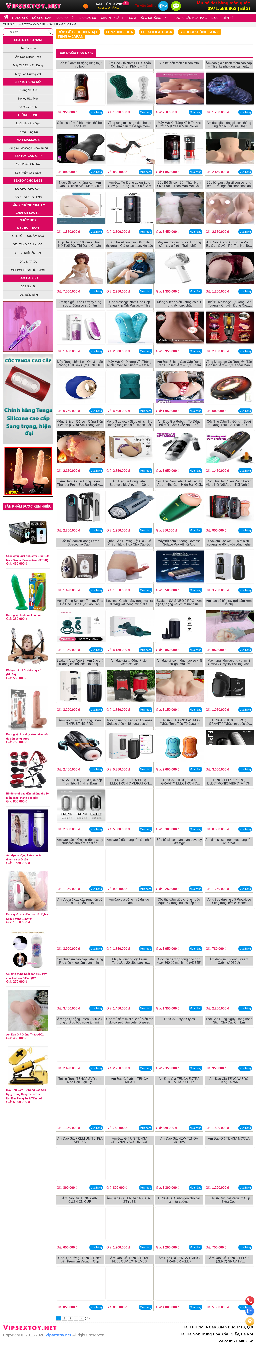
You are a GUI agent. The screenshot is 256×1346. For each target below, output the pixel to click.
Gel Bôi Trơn (28, 227)
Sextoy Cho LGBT (28, 180)
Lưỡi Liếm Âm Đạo (28, 123)
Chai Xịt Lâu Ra (28, 212)
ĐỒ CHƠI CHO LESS (28, 197)
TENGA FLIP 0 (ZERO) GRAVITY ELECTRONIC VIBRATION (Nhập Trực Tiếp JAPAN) (179, 781)
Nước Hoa (28, 220)
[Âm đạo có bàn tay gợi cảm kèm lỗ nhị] (230, 626)
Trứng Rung (28, 115)
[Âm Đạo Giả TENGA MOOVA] (230, 1164)
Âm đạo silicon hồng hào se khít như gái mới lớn (179, 662)
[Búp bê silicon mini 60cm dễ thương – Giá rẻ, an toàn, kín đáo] (130, 268)
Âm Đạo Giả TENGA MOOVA (229, 1138)
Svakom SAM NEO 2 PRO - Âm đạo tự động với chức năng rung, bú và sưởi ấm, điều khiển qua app (179, 602)
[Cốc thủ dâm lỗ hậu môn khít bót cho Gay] (81, 148)
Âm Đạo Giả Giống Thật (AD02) (25, 1034)
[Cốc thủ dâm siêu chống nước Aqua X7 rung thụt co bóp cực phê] (180, 925)
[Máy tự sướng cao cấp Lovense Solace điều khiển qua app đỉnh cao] (130, 746)
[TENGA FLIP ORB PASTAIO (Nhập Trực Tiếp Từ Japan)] (180, 746)
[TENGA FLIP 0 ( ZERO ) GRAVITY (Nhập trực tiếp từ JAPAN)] (230, 746)
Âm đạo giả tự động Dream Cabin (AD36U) (229, 961)
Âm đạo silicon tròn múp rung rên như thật (228, 841)
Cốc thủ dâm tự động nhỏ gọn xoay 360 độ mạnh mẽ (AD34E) (179, 961)
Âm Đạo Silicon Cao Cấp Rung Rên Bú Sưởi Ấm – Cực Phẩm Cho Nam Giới (179, 363)
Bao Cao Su (28, 278)
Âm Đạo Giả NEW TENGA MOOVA (179, 1140)
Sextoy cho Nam (28, 40)
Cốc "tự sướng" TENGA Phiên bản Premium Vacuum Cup (80, 1259)
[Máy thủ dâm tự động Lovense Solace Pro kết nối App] (180, 567)
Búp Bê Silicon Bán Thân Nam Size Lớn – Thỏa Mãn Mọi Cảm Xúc (179, 184)
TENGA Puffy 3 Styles (179, 1019)
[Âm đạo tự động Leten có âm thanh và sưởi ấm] (28, 830)
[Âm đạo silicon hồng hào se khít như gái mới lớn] (180, 686)
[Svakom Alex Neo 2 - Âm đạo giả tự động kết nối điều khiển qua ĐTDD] (81, 686)
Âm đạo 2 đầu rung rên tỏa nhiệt (129, 839)
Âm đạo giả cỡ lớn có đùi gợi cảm (129, 901)
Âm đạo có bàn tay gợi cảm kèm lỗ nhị (229, 602)
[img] (49, 32)
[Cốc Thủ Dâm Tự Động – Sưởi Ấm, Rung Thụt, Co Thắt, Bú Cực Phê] (230, 447)
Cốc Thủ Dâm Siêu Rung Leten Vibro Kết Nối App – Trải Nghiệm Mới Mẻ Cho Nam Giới (229, 483)
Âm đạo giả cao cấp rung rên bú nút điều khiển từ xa (79, 901)
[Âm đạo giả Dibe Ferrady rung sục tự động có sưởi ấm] (81, 328)
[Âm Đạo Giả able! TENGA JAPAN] (130, 1104)
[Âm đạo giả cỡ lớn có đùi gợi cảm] (130, 925)
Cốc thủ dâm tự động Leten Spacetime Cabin (80, 542)
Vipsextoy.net (58, 1335)
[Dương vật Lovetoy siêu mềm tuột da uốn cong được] (28, 708)
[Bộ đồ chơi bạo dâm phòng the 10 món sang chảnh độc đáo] (28, 769)
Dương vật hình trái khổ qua (23, 615)
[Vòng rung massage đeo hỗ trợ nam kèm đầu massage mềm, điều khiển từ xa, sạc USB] (130, 148)
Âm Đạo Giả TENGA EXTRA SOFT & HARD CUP (179, 1080)
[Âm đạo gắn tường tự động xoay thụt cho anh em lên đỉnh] (81, 865)
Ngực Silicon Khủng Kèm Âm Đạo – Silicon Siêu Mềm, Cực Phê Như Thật (80, 184)
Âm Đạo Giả (28, 48)
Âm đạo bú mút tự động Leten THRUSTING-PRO (80, 722)
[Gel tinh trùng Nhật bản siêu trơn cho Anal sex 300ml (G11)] (28, 950)
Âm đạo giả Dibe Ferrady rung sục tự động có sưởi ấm (79, 303)
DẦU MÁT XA (28, 261)
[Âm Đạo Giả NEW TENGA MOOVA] (180, 1164)
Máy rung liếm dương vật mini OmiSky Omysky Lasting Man (229, 662)
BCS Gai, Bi (28, 286)
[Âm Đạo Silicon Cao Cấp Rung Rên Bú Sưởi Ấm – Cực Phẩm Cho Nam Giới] (180, 387)
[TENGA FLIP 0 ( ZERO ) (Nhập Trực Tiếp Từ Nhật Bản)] (81, 806)
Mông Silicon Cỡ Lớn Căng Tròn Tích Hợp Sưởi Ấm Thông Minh (80, 423)
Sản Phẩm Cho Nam (62, 24)
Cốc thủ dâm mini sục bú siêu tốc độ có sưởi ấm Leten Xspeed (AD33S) (129, 1020)
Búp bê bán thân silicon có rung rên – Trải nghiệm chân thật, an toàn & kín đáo (228, 184)
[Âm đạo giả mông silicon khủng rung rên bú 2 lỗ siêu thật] (230, 148)
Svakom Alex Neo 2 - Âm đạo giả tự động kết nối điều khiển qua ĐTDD (79, 662)
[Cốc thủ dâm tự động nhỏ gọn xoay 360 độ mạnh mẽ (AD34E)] (180, 985)
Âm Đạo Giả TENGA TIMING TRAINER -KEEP (179, 1259)
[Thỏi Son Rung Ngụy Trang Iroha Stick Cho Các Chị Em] (230, 1045)
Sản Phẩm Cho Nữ (28, 164)
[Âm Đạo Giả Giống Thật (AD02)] (28, 1010)
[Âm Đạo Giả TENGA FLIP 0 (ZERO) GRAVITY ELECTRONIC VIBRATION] (230, 1284)
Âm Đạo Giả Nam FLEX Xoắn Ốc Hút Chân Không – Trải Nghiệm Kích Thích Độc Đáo (129, 64)
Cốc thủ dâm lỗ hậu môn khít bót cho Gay (80, 124)
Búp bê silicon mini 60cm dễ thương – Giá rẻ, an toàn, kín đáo (129, 244)
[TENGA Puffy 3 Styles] (180, 1045)
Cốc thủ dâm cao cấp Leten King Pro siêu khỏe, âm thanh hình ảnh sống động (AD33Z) (80, 961)
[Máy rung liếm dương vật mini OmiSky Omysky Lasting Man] (230, 686)
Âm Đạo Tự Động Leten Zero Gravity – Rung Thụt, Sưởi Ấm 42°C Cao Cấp (129, 184)
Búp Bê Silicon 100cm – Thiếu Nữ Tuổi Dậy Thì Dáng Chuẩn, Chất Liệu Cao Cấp (80, 244)
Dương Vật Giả (28, 90)
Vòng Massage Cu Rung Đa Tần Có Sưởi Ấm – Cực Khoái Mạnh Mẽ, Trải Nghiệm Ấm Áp (229, 363)
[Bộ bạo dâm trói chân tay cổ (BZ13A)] (28, 646)
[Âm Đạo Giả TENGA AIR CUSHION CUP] (81, 1224)
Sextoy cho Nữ (28, 82)
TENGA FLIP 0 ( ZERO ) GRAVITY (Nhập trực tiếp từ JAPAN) (229, 722)
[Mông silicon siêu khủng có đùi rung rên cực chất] (180, 328)
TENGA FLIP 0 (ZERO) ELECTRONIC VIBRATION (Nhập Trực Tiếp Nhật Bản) (129, 781)
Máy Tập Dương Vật (28, 74)
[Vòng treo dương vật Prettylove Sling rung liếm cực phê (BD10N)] (230, 925)
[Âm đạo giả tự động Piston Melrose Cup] (130, 686)
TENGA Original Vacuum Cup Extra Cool (229, 1200)
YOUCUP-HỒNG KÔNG (199, 32)
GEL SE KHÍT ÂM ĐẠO (28, 253)
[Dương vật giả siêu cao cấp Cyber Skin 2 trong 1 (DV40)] (28, 890)
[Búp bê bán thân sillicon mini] (180, 89)
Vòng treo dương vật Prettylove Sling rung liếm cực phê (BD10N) (229, 901)
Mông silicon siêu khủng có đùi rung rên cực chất (179, 303)
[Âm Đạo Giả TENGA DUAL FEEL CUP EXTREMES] (130, 1284)
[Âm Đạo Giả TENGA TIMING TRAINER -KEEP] (180, 1284)
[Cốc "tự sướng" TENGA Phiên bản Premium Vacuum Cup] (81, 1284)
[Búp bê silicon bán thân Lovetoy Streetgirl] (180, 865)
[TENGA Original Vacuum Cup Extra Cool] (230, 1224)
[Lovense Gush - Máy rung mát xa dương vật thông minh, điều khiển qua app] (130, 626)
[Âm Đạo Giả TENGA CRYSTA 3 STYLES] (130, 1224)
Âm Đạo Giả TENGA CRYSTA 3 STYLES (129, 1200)
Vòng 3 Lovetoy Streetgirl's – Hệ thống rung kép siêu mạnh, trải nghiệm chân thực (129, 423)
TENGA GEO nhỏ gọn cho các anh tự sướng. (179, 1200)
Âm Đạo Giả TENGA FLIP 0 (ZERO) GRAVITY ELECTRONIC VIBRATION (229, 1259)
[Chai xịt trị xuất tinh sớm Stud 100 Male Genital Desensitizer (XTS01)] (28, 532)
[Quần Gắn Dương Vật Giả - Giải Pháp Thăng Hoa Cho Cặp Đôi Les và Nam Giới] (130, 567)
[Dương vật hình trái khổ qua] (28, 591)
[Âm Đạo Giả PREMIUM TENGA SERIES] (81, 1164)
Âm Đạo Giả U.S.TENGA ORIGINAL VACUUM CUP (129, 1140)
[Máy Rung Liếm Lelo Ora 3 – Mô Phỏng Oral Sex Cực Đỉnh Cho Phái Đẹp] (81, 387)
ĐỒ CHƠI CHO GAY (28, 188)
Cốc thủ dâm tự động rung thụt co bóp (79, 64)
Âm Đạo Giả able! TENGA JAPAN (129, 1080)
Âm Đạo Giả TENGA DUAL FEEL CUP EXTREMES (129, 1259)
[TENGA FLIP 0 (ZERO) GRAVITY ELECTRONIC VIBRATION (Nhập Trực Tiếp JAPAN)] (180, 806)
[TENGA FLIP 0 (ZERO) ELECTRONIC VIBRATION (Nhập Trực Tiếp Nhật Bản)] (130, 806)
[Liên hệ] (249, 1321)
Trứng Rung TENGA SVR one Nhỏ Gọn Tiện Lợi (79, 1080)
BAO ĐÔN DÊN (28, 295)
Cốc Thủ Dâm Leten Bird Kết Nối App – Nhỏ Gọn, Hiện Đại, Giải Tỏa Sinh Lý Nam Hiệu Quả (179, 483)
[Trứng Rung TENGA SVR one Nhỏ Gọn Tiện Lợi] (81, 1104)
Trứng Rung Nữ (28, 131)
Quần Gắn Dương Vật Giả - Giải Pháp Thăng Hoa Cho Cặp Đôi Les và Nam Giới (129, 542)
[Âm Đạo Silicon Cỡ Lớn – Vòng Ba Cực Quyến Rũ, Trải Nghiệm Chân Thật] (230, 268)
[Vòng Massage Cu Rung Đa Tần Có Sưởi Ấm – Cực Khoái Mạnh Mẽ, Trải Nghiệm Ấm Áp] (230, 387)
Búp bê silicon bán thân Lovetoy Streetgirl (179, 841)
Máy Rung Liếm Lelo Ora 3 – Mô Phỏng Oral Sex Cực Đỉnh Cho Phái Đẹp (80, 363)
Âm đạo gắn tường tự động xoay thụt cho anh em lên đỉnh (80, 841)
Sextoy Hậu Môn (28, 98)
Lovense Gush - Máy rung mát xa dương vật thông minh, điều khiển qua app (129, 602)
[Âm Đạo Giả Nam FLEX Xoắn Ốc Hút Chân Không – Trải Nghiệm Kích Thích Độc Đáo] (130, 89)
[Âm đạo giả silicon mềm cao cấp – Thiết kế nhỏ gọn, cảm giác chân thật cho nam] (230, 89)
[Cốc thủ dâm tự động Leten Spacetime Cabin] (81, 567)
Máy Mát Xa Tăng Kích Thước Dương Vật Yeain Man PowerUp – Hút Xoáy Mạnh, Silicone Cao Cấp (179, 124)
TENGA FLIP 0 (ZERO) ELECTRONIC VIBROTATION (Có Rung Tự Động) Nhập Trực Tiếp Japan (229, 781)
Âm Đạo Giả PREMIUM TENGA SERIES (80, 1140)
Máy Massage (28, 139)
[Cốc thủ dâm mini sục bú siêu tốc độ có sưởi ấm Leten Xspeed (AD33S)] (130, 1045)
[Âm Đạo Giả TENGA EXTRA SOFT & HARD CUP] (180, 1104)
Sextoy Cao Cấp (33, 24)
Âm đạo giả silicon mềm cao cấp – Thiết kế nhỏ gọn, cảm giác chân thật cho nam (229, 64)
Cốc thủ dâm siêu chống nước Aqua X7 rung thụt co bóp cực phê (179, 901)
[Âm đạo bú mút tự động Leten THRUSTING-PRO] (81, 746)
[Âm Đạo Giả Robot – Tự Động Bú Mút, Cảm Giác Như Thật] (180, 447)
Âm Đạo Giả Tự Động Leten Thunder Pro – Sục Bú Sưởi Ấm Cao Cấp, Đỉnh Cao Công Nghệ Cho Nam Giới (80, 483)
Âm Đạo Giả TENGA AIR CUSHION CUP (79, 1200)
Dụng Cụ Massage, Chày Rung (28, 147)
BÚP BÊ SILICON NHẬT (78, 32)
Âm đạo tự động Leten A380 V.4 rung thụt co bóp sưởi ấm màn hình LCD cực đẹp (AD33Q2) (79, 1020)
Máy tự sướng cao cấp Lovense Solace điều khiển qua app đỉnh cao (129, 722)
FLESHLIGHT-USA (156, 32)
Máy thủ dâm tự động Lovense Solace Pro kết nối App (179, 542)
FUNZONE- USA (119, 32)
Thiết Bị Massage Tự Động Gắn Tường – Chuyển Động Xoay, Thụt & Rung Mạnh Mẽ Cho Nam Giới (229, 303)
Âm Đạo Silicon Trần (28, 56)
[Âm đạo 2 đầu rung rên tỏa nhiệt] (130, 865)
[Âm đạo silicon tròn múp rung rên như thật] (230, 865)
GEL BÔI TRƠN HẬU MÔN (28, 270)
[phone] (249, 1300)
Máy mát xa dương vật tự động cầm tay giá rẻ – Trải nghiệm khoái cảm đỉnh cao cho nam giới (179, 244)
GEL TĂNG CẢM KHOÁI (28, 244)
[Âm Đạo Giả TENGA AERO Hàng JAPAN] (230, 1104)
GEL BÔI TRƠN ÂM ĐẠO (28, 235)
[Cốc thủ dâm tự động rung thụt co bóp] (81, 89)
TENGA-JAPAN (70, 36)
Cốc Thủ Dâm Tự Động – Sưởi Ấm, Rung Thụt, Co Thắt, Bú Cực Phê (228, 423)
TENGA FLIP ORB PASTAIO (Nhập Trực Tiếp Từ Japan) (179, 722)
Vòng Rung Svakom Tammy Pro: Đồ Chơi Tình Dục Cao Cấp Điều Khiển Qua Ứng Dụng (80, 602)
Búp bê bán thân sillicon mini (179, 63)
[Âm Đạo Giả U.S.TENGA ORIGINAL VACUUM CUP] (130, 1164)
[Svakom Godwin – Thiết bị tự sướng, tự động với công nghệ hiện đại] (230, 567)
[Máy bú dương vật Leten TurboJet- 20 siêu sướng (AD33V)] (130, 985)
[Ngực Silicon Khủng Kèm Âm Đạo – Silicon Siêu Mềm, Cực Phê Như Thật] (81, 208)
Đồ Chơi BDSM (28, 107)
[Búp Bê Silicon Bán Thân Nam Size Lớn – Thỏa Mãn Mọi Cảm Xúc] (180, 208)
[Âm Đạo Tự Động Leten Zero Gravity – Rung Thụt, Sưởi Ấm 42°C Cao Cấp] (130, 208)
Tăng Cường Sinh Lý (28, 205)
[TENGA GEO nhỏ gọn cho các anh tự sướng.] (180, 1224)
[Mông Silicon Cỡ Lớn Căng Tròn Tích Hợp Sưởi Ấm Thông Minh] (81, 447)
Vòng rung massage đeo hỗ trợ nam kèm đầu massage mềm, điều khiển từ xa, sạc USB (130, 124)
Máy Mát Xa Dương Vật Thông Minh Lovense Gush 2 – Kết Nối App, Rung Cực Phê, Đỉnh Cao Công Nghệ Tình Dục (129, 363)
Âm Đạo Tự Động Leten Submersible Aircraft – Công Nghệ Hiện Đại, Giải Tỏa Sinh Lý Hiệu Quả (129, 483)
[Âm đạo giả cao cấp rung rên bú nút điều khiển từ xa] (81, 925)
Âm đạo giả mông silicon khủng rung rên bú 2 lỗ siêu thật (229, 124)
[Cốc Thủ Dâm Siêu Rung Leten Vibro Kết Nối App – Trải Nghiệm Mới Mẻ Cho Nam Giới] (230, 507)
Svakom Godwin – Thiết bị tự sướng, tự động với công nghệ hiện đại (229, 542)
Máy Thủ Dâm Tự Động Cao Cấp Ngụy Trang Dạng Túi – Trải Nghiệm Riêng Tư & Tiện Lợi (26, 1094)
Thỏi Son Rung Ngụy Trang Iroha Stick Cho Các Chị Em (228, 1020)
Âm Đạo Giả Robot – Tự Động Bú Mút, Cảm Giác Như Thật (179, 423)
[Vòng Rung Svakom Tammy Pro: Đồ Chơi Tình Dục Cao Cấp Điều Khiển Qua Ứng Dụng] (81, 626)
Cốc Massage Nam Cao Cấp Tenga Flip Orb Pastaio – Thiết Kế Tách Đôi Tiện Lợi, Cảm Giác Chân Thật (129, 303)
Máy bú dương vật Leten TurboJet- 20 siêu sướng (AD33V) (129, 961)
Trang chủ (10, 24)
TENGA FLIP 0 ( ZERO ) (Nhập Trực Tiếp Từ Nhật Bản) (80, 781)
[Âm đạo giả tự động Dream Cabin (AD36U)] (230, 985)
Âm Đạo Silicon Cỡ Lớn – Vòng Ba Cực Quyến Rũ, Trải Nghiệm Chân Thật (228, 244)
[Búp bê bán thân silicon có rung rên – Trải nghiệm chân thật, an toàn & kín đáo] (230, 208)
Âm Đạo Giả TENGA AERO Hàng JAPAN (228, 1080)
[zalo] (249, 1311)
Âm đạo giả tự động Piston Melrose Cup (129, 662)
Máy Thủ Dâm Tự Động (28, 65)
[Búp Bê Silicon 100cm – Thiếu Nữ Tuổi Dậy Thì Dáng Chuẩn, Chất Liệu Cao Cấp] (81, 268)
